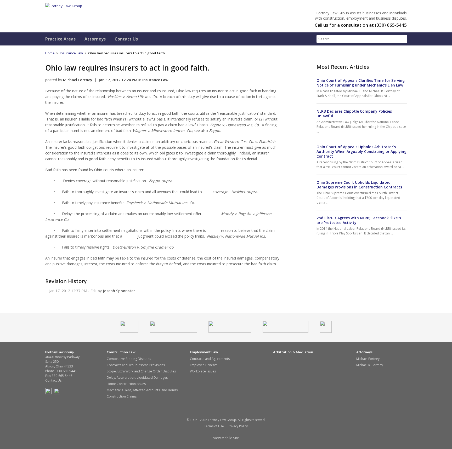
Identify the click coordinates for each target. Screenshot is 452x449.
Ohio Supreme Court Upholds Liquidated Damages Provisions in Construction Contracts (359, 184)
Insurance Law (71, 53)
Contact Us (126, 39)
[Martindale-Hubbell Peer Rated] (229, 331)
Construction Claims (122, 396)
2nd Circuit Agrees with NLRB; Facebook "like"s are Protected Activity (359, 220)
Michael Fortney (368, 358)
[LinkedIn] (58, 393)
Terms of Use (214, 426)
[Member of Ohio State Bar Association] (173, 331)
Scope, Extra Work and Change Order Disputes (141, 371)
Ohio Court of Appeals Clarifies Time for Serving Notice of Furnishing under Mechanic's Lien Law (361, 83)
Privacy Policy (238, 426)
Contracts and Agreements (210, 358)
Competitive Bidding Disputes (129, 358)
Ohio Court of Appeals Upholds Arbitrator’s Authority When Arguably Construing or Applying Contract (361, 151)
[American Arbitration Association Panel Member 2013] (326, 331)
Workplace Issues (203, 371)
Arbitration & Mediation (293, 352)
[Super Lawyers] (285, 331)
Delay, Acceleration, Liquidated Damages (137, 377)
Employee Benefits (203, 365)
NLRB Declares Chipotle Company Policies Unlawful (354, 113)
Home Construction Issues (126, 384)
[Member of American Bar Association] (129, 331)
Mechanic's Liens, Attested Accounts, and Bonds (142, 390)
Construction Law (121, 352)
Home (50, 53)
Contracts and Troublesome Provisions (136, 365)
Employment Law (204, 352)
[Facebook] (49, 393)
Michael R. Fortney (369, 365)
